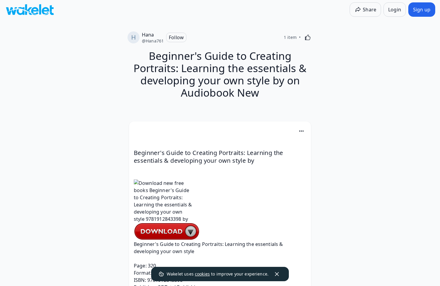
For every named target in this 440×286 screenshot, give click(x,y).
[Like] (307, 37)
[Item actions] (301, 131)
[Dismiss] (277, 274)
